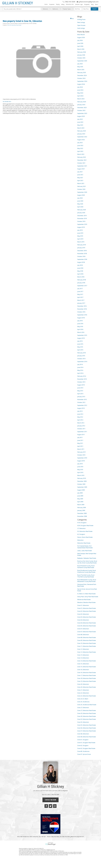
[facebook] (46, 806)
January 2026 (81, 55)
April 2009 (80, 502)
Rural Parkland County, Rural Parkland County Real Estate (85, 566)
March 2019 (80, 242)
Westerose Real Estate (84, 599)
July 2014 (80, 364)
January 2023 (81, 134)
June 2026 (80, 43)
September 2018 (82, 259)
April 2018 (80, 274)
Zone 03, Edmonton (83, 614)
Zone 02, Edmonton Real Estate (86, 611)
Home (46, 4)
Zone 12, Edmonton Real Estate (86, 652)
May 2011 (80, 443)
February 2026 (81, 52)
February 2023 (81, 131)
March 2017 (80, 300)
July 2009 (80, 493)
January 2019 (81, 248)
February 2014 (81, 376)
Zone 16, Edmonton (83, 669)
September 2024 (82, 81)
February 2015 (81, 353)
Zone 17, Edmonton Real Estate (86, 675)
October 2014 (81, 358)
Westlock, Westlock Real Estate (86, 602)
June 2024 (80, 90)
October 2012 (81, 402)
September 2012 (82, 405)
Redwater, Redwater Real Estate (86, 558)
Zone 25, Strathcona (83, 702)
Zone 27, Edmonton (83, 707)
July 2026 (80, 40)
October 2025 (81, 58)
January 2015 (81, 356)
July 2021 (80, 172)
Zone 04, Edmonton (83, 620)
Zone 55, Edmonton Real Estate (86, 725)
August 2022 (81, 140)
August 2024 (81, 84)
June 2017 (80, 291)
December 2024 (82, 75)
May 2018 (80, 271)
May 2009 (80, 499)
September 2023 (82, 113)
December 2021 (82, 160)
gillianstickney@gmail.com (77, 836)
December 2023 (82, 107)
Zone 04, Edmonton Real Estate (86, 623)
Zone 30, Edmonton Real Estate (86, 716)
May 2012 (80, 417)
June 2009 (80, 496)
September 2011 (82, 431)
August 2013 (81, 385)
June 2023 (80, 122)
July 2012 (80, 411)
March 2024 (80, 99)
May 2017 (80, 294)
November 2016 (82, 309)
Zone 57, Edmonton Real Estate (86, 731)
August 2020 (81, 195)
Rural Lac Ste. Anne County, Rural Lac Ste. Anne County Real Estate (87, 562)
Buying (57, 4)
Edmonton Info (70, 4)
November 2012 (82, 399)
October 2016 (81, 312)
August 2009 (81, 490)
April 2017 (80, 297)
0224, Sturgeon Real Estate (85, 525)
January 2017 (81, 303)
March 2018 (80, 277)
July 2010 (80, 464)
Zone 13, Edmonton (83, 655)
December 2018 (82, 250)
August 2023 (81, 116)
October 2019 (81, 221)
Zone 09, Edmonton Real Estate (86, 640)
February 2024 (81, 102)
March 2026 (80, 49)
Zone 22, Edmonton (83, 693)
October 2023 (81, 110)
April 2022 (80, 151)
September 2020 (82, 192)
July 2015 (80, 341)
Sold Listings (81, 28)
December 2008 (82, 513)
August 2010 (81, 461)
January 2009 (81, 510)
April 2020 (80, 207)
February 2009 (81, 507)
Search (94, 9)
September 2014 (82, 361)
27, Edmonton (81, 528)
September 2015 (82, 335)
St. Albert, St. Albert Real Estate (86, 594)
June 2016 (80, 323)
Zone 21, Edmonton (83, 690)
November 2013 (82, 379)
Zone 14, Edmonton (83, 658)
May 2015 (80, 347)
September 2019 (82, 224)
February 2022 (81, 157)
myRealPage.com (50, 844)
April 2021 (80, 180)
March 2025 (80, 69)
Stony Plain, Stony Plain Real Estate (87, 596)
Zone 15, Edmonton (83, 664)
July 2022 (80, 142)
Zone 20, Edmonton (83, 684)
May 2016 (80, 326)
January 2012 (81, 426)
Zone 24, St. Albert (82, 699)
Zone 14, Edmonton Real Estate (86, 661)
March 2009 (80, 504)
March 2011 (80, 449)
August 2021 (81, 169)
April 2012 (80, 420)
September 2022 (82, 137)
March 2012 (80, 423)
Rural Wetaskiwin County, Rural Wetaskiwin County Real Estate (86, 580)
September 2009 (82, 487)
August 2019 (81, 227)
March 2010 (80, 475)
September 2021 (82, 166)
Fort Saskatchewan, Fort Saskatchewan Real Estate (85, 547)
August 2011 (81, 434)
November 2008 (82, 516)
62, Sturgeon (81, 534)
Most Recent (81, 34)
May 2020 (80, 204)
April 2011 (80, 446)
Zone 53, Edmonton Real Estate (86, 719)
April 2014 (80, 373)
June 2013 (80, 388)
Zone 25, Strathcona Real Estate (86, 705)
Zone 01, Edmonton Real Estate (86, 608)
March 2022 (80, 154)
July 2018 (80, 265)
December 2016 (82, 306)
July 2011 (80, 437)
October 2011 (81, 429)
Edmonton (80, 540)
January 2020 (81, 213)
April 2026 (80, 46)
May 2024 (80, 93)
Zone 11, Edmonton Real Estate (86, 646)
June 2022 (80, 145)
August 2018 (81, 262)
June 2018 (80, 268)
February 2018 (81, 280)
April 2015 (80, 350)
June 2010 (80, 467)
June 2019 (80, 233)
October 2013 (81, 382)
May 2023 (80, 125)
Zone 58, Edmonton (83, 734)
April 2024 (80, 96)
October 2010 (81, 455)
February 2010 (81, 478)
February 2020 (81, 210)
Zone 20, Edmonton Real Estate (86, 687)
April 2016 (80, 329)
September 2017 (82, 286)
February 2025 (81, 72)
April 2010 (80, 472)
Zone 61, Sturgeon (82, 740)
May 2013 (80, 391)
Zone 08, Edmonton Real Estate (86, 637)
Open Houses (81, 25)
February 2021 (81, 186)
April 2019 (80, 239)
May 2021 (80, 177)
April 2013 (80, 394)
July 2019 (80, 230)
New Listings (81, 22)
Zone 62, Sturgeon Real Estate (86, 748)
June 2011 (80, 440)
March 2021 (80, 183)
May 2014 (80, 370)
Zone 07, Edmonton (83, 629)
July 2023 (80, 119)
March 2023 (80, 128)
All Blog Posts (81, 19)
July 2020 (80, 198)
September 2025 (82, 61)
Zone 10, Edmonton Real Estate (86, 643)
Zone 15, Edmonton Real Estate (86, 667)
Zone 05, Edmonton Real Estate (86, 626)
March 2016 (80, 332)
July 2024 (80, 87)
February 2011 (81, 452)
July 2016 (80, 321)
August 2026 (81, 37)
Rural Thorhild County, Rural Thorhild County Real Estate (85, 576)
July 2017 (80, 288)
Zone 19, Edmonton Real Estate (86, 681)
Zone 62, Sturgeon (82, 745)
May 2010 (80, 469)
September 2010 (82, 458)
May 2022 (80, 148)
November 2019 (82, 218)
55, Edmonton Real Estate (84, 531)
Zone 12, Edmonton (83, 649)
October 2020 (81, 189)
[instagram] (54, 806)
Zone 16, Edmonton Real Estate (86, 672)
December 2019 (82, 215)
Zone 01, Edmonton (83, 605)
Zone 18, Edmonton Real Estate (86, 678)
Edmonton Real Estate (83, 543)
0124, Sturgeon (81, 522)
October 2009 (81, 484)
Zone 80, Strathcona (83, 751)
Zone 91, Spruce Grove (84, 754)
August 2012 (81, 408)
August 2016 (81, 318)
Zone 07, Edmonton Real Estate (86, 632)
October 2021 (81, 163)
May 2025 (80, 67)
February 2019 (81, 245)
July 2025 (80, 64)
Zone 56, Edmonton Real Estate (14, 25)
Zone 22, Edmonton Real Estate (86, 696)
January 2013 (81, 396)
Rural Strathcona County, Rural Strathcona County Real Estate (86, 571)
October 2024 (81, 78)
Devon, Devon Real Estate (85, 537)
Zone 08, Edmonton (83, 634)
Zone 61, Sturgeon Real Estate (86, 742)
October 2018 (81, 256)
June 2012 (80, 414)
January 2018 (81, 283)
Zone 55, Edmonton (83, 722)
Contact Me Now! (50, 800)
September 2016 (82, 315)
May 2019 (80, 236)
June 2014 (80, 367)
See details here (7, 101)
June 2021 (80, 175)
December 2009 (82, 481)
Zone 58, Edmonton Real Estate (86, 737)
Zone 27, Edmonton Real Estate (86, 710)
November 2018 (82, 253)
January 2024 (81, 104)
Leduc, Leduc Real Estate (84, 550)
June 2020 (80, 201)
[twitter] (50, 806)
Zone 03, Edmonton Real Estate (86, 617)
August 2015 (81, 338)
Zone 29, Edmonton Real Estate (86, 713)
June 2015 (80, 344)
